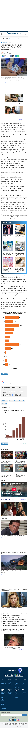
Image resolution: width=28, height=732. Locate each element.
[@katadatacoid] (18, 719)
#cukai (10, 400)
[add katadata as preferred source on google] (14, 382)
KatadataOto (3, 708)
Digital (16, 679)
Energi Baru (3, 692)
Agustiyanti (9, 52)
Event (2, 707)
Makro (10, 38)
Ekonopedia (24, 679)
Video (23, 689)
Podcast (23, 696)
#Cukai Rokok (5, 400)
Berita (2, 679)
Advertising (11, 723)
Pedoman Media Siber (22, 723)
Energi (2, 684)
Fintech (16, 683)
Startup (16, 684)
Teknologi (17, 687)
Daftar (24, 714)
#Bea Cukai (4, 403)
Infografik (10, 692)
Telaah (16, 692)
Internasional (3, 683)
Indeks (2, 700)
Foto (23, 694)
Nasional (2, 680)
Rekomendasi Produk (6, 222)
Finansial (5, 42)
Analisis (9, 693)
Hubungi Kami (21, 724)
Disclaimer (15, 724)
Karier (16, 723)
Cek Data (9, 694)
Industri (2, 682)
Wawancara (17, 694)
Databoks (3, 705)
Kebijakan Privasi (8, 724)
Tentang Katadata (4, 723)
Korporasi (24, 38)
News (23, 690)
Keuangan (15, 38)
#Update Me (21, 400)
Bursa (19, 38)
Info (2, 699)
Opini (16, 693)
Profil (23, 683)
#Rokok (15, 400)
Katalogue (24, 693)
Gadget (16, 686)
